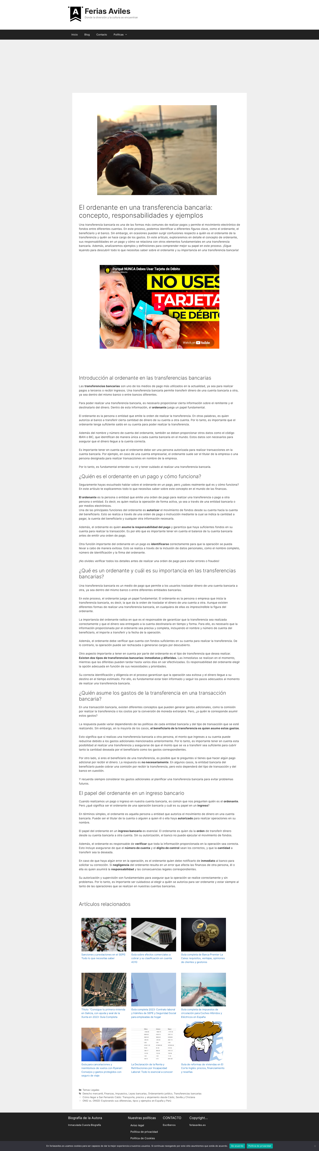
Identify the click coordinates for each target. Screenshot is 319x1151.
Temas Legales (91, 1089)
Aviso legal (137, 1125)
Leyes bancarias (138, 1093)
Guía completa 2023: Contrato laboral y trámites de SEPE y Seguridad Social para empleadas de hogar (153, 1013)
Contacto (101, 34)
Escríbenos (169, 1125)
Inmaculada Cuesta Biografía (84, 1125)
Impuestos (121, 1093)
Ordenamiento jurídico (160, 1093)
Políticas (119, 34)
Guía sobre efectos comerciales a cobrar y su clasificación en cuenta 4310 (151, 958)
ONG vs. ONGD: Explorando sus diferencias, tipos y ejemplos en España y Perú (127, 1100)
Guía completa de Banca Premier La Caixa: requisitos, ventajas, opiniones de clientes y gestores (203, 958)
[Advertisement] (159, 64)
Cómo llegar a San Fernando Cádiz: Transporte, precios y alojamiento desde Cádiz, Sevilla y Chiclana (139, 1097)
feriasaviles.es (197, 1125)
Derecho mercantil (93, 1093)
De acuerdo (237, 1146)
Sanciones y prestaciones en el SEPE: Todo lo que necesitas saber (103, 956)
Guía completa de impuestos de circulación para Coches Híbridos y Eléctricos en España (201, 1013)
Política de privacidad (144, 1131)
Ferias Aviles (107, 11)
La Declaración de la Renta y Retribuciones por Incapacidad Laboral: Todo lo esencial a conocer (152, 1068)
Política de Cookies (142, 1138)
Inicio (74, 34)
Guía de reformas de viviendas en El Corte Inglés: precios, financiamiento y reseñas (202, 1068)
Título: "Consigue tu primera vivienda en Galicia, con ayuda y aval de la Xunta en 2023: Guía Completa (103, 1013)
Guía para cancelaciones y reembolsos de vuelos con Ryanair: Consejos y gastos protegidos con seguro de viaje (102, 1070)
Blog (87, 34)
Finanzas (109, 1093)
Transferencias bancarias (188, 1093)
